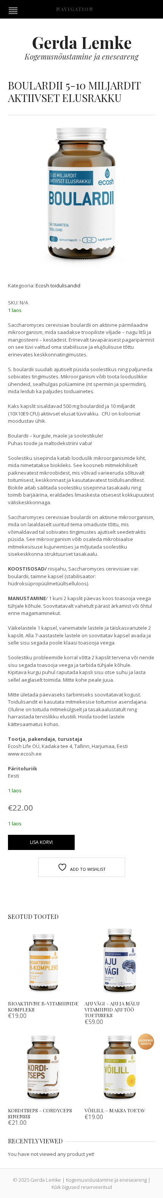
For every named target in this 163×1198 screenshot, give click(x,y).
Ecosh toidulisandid (58, 285)
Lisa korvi (41, 842)
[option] (81, 197)
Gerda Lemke (82, 42)
